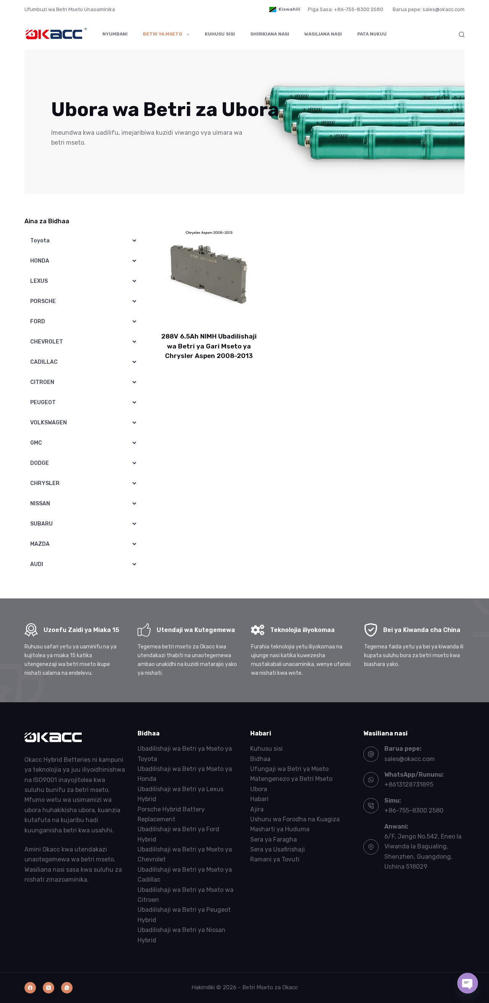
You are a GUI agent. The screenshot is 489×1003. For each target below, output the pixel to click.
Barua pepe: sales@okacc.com (429, 9)
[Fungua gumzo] (467, 983)
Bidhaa (260, 759)
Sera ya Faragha (273, 839)
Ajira (257, 809)
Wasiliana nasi (323, 34)
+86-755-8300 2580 (414, 810)
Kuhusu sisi (220, 34)
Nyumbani (115, 34)
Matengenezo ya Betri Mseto (291, 778)
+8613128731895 (408, 784)
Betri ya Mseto (162, 34)
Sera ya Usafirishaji (277, 849)
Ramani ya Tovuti (275, 859)
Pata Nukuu (372, 34)
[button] (284, 9)
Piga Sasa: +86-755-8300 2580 (345, 9)
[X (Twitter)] (48, 987)
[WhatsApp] (67, 987)
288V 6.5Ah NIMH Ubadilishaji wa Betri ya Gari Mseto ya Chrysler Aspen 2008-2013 (209, 346)
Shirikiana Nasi (269, 34)
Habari (259, 799)
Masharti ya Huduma (279, 829)
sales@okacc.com (409, 759)
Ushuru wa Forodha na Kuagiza (295, 819)
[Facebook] (30, 987)
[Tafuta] (462, 34)
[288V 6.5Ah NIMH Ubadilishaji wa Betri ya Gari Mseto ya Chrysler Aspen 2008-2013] (209, 274)
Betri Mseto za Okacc (270, 987)
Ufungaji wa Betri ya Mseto (289, 768)
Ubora (258, 789)
